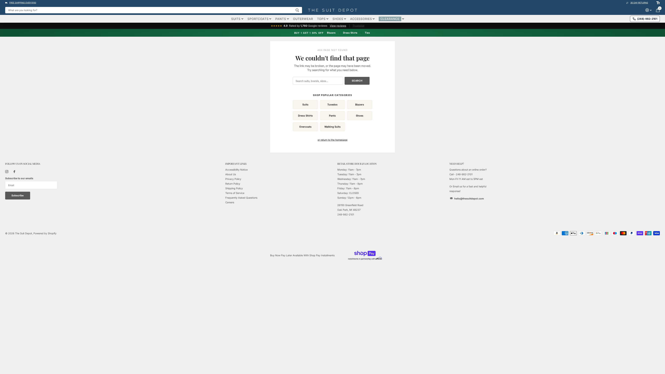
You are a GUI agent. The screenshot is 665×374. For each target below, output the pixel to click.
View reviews (338, 25)
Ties (367, 32)
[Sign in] (648, 10)
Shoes (359, 115)
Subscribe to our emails (19, 178)
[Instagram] (6, 171)
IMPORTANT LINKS (236, 163)
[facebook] (14, 171)
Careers (229, 202)
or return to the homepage (332, 139)
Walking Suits (332, 126)
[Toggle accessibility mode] (658, 3)
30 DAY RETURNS (639, 2)
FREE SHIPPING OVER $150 (22, 2)
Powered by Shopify (44, 233)
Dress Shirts (350, 32)
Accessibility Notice (236, 169)
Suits (305, 104)
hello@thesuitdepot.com (469, 198)
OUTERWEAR (303, 19)
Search (357, 80)
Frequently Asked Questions (241, 197)
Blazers (331, 32)
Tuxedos (332, 104)
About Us (230, 174)
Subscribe (17, 195)
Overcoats (305, 126)
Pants (332, 115)
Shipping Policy (234, 188)
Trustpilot (358, 25)
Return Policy (232, 183)
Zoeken (297, 10)
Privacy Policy (233, 178)
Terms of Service (234, 193)
